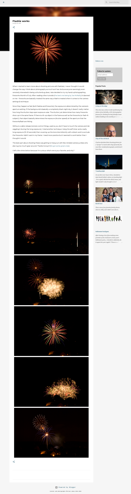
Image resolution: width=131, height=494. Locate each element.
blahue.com (99, 61)
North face (99, 203)
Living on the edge (101, 106)
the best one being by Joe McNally (67, 95)
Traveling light (100, 171)
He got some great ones (59, 146)
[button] (14, 27)
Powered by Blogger (67, 487)
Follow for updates (104, 71)
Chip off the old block (102, 138)
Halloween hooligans (102, 231)
